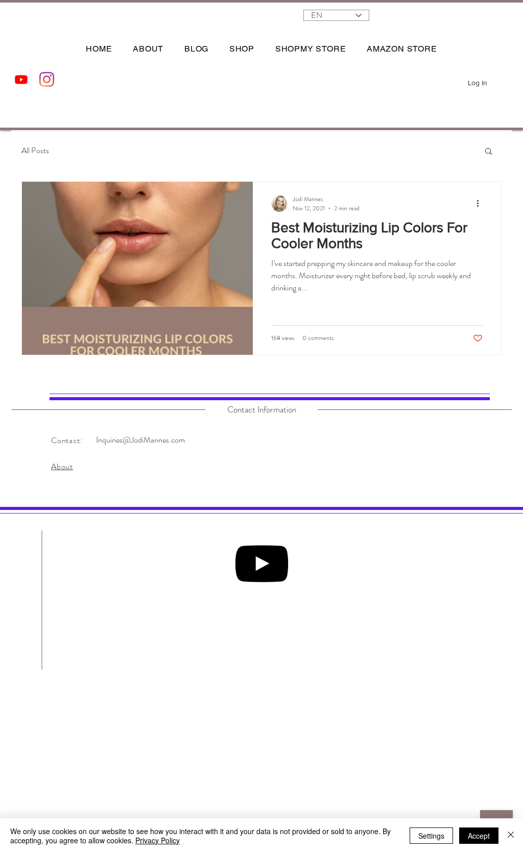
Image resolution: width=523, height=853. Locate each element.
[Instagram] (46, 79)
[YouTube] (261, 563)
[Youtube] (21, 79)
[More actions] (481, 204)
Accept (479, 836)
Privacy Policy (157, 840)
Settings (431, 836)
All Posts (35, 150)
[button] (499, 80)
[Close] (511, 835)
